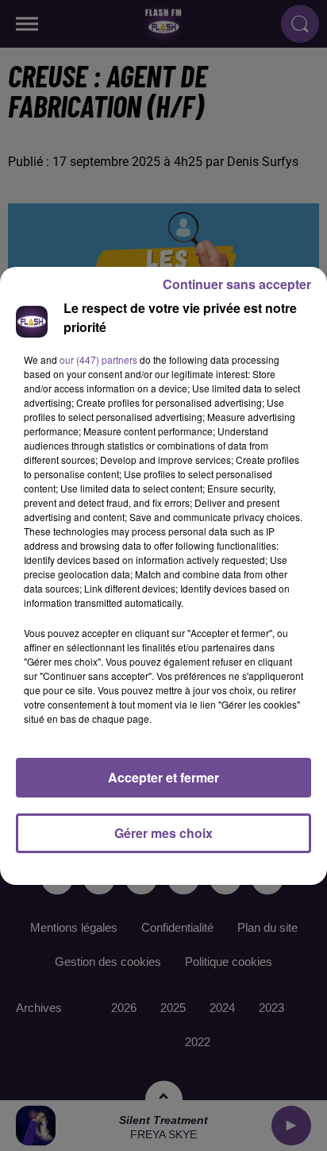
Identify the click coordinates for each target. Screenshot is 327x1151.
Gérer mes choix (163, 833)
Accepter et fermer (163, 777)
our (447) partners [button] (98, 359)
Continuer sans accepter (237, 284)
